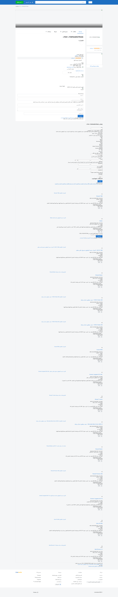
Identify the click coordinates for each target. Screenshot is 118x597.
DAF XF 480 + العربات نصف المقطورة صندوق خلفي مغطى (89, 250)
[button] (77, 60)
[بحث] (85, 2)
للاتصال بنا (100, 579)
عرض (100, 176)
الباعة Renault (91, 566)
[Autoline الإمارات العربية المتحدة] (98, 2)
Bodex (101, 220)
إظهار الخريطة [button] (62, 86)
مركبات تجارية (80, 564)
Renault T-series (98, 399)
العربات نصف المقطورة (87, 564)
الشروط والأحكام (79, 575)
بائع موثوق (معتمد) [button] (80, 54)
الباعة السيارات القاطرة (98, 566)
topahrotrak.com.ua (79, 70)
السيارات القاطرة (99, 564)
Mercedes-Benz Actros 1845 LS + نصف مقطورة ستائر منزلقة (88, 424)
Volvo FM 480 (99, 523)
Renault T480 (99, 196)
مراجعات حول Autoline (77, 581)
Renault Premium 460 (97, 473)
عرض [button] (75, 67)
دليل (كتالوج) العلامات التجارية (76, 583)
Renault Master (98, 275)
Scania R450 (99, 349)
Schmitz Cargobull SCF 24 (96, 498)
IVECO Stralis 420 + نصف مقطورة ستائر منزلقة (91, 324)
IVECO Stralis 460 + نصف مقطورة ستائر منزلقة (91, 300)
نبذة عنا (101, 575)
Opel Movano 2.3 (98, 549)
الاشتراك (99, 236)
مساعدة (101, 577)
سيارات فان (94, 564)
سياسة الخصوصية (71, 117)
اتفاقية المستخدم (64, 117)
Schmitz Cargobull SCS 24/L (95, 374)
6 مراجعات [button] (91, 48)
